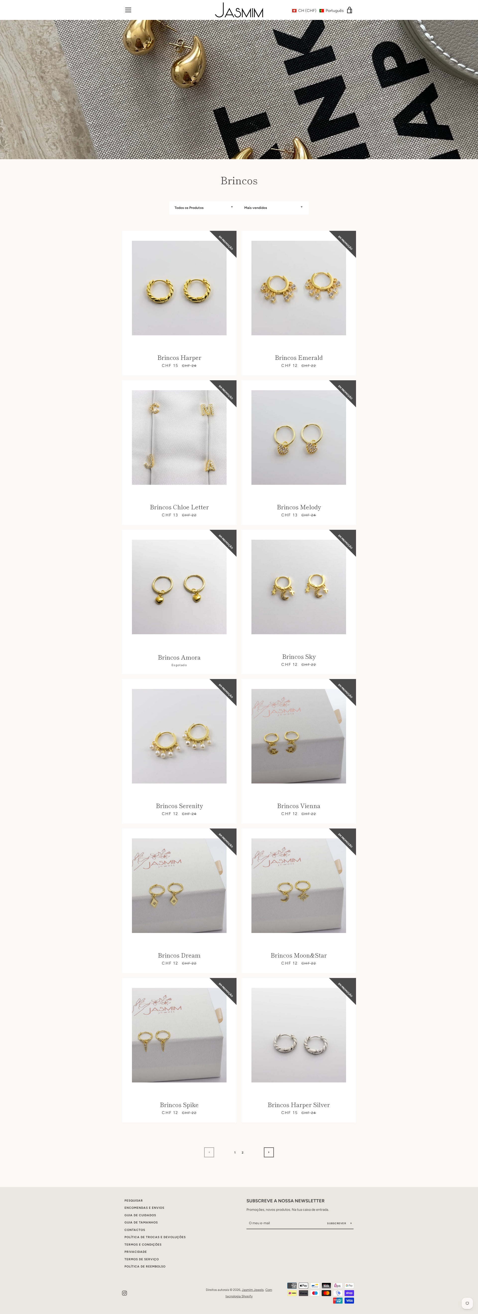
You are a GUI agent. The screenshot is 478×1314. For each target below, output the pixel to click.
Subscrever (337, 1223)
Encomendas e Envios (144, 1208)
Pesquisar (133, 1200)
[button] (318, 10)
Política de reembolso (145, 1266)
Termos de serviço (141, 1259)
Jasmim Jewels (253, 1290)
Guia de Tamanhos (141, 1222)
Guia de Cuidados (140, 1215)
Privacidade (135, 1252)
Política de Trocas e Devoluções (155, 1237)
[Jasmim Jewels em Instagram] (124, 1292)
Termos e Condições (143, 1244)
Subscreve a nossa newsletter (285, 1201)
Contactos (134, 1230)
